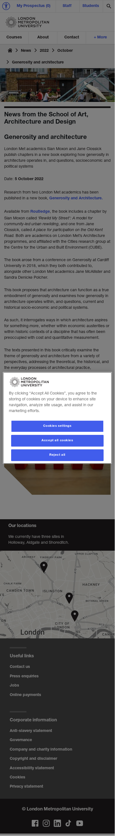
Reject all (57, 455)
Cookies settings (57, 426)
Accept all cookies (57, 440)
